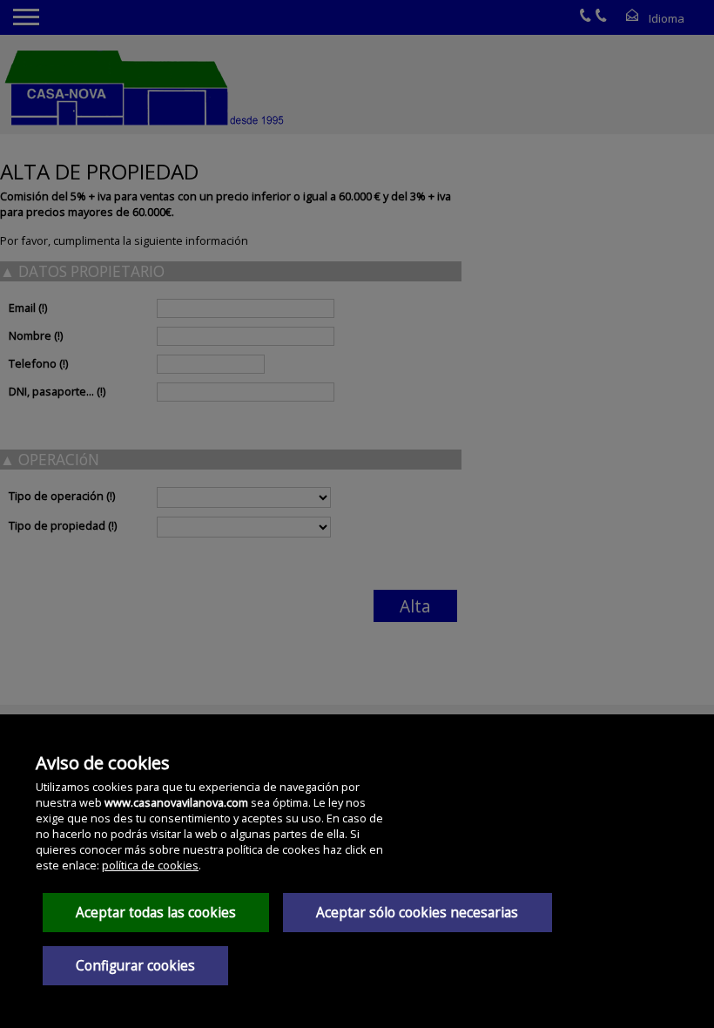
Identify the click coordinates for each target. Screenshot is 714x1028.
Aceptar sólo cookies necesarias (417, 912)
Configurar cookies (135, 966)
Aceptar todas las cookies (156, 912)
